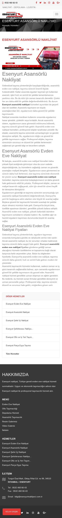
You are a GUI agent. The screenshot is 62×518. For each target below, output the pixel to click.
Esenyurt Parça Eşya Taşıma (18, 346)
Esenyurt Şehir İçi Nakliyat (17, 321)
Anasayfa (6, 26)
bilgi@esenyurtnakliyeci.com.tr (28, 496)
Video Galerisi (8, 426)
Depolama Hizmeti (10, 413)
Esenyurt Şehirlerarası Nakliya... (19, 329)
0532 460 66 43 (11, 3)
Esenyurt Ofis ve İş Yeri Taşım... (19, 337)
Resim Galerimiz (9, 421)
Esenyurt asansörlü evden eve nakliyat (37, 177)
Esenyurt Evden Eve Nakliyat (18, 304)
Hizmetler (14, 26)
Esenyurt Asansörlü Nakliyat (18, 312)
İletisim (5, 430)
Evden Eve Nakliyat (11, 404)
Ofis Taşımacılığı (9, 408)
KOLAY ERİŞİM (12, 512)
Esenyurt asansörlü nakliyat (16, 104)
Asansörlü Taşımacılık (12, 417)
